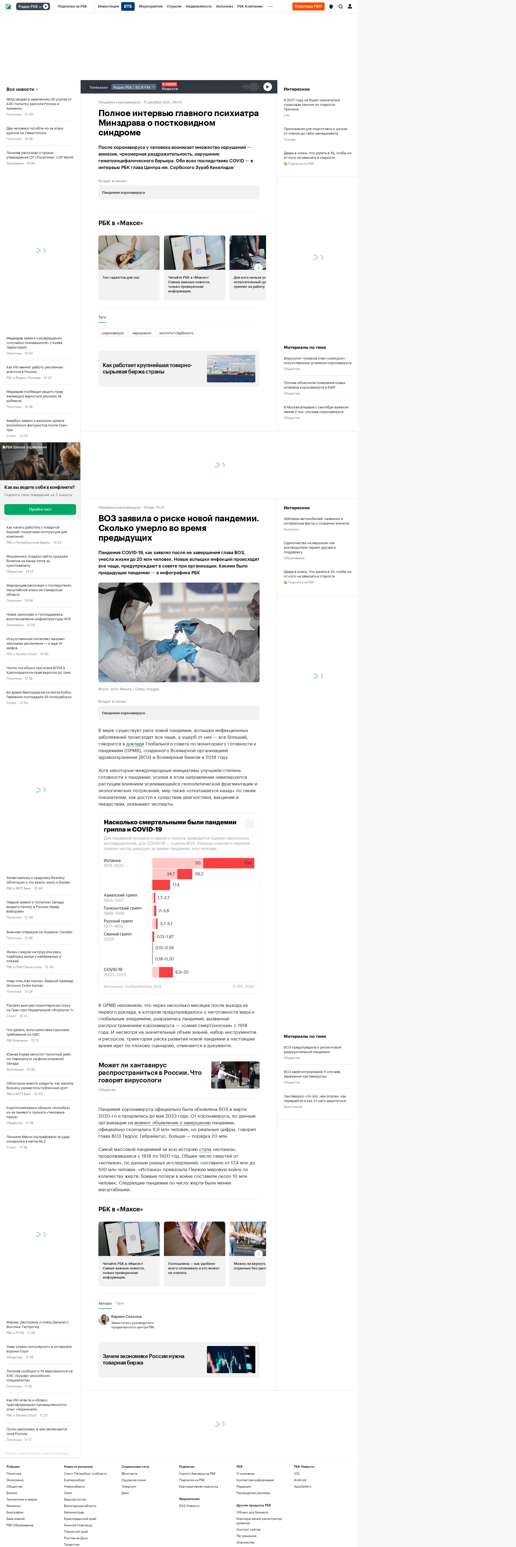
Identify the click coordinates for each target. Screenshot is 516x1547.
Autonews (291, 534)
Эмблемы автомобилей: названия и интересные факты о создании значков (316, 526)
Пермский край (76, 1537)
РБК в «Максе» (121, 260)
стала (205, 1153)
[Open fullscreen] (249, 828)
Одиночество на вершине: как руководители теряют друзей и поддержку (310, 552)
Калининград (74, 1517)
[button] (331, 6)
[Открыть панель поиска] (341, 6)
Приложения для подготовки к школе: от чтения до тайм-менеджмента (316, 130)
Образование (294, 563)
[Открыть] (40, 7)
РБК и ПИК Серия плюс (24, 966)
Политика (13, 113)
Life (286, 114)
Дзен (125, 1498)
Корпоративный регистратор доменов (259, 1526)
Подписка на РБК (192, 1485)
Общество (14, 570)
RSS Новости (189, 1511)
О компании (245, 1479)
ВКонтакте (129, 1479)
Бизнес (11, 1498)
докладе (135, 748)
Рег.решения (246, 1541)
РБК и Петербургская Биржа (28, 541)
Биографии (14, 1517)
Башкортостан (75, 1504)
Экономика (14, 162)
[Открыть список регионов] (331, 6)
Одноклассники (133, 1485)
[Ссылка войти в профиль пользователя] (350, 6)
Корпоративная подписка (198, 1491)
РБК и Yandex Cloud (21, 653)
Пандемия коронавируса (119, 101)
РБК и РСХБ (15, 1332)
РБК (101, 240)
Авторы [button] (105, 1308)
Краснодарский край (80, 1524)
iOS (297, 1479)
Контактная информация (255, 1485)
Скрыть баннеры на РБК (197, 1479)
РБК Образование (20, 1530)
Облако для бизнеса (252, 1517)
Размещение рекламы (253, 1498)
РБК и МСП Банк (18, 887)
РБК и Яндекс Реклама (23, 377)
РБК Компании (17, 1039)
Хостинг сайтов (248, 1534)
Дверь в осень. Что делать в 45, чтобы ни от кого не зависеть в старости (318, 154)
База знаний (293, 1111)
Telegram (128, 1491)
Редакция (243, 1491)
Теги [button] (102, 354)
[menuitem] (72, 6)
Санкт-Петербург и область (85, 1479)
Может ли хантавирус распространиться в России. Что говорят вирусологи (150, 1078)
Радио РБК (28, 7)
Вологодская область (80, 1511)
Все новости (20, 89)
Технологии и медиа (21, 1504)
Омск (68, 1498)
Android (300, 1485)
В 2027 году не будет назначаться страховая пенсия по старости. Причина (312, 104)
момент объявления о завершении (172, 1127)
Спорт (11, 435)
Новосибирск (74, 1491)
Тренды (290, 138)
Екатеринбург (74, 1485)
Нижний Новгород (78, 1530)
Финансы (13, 1511)
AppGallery (302, 1491)
